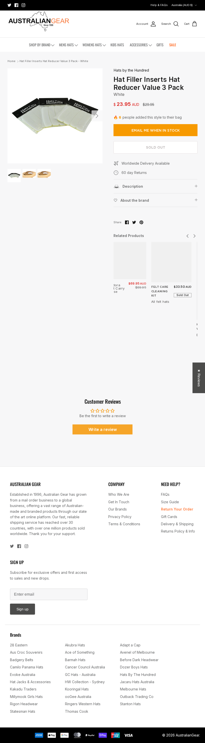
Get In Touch (118, 502)
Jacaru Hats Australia (137, 682)
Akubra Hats (75, 645)
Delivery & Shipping (177, 524)
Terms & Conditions (124, 524)
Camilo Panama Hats (26, 667)
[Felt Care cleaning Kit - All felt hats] (171, 262)
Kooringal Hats (77, 689)
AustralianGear (187, 735)
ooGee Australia (78, 696)
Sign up (22, 609)
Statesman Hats (22, 711)
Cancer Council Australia (85, 667)
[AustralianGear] (39, 21)
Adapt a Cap (130, 645)
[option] (55, 115)
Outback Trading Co (137, 696)
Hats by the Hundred (131, 70)
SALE (172, 44)
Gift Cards (169, 517)
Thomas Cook (76, 711)
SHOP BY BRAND (39, 44)
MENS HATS (66, 44)
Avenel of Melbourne (137, 652)
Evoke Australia (22, 674)
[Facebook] (16, 5)
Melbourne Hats (133, 689)
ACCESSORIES (139, 44)
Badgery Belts (21, 660)
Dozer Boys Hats (134, 667)
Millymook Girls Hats (26, 696)
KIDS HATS (117, 44)
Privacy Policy (120, 517)
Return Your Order (177, 509)
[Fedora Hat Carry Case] (127, 260)
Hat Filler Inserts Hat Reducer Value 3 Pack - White (54, 61)
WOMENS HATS (92, 44)
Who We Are (118, 494)
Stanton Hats (130, 704)
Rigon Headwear (24, 704)
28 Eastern (19, 645)
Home (12, 61)
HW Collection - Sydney (85, 682)
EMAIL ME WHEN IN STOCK (156, 130)
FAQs (165, 494)
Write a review (102, 429)
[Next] (97, 115)
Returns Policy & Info (178, 531)
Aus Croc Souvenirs (26, 652)
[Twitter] (9, 5)
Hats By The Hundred (138, 674)
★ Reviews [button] (199, 377)
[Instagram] (23, 5)
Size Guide (170, 502)
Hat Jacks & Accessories (30, 682)
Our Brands (117, 509)
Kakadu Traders (23, 689)
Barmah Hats (75, 660)
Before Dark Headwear (139, 660)
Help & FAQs (159, 5)
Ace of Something (79, 652)
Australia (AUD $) (182, 5)
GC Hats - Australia (80, 674)
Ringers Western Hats (82, 704)
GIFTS (160, 44)
